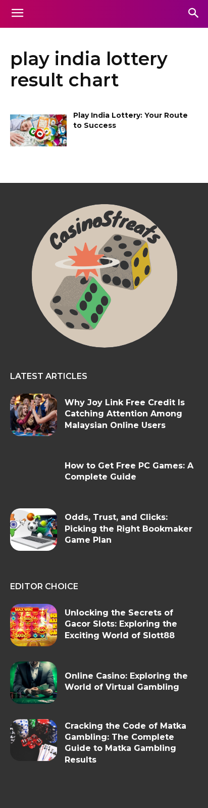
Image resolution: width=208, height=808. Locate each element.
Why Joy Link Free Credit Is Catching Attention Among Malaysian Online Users (125, 414)
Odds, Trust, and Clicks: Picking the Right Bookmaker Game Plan (128, 528)
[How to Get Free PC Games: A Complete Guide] (33, 472)
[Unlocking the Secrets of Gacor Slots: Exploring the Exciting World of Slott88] (33, 625)
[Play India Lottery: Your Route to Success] (38, 130)
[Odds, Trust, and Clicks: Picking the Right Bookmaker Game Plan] (33, 529)
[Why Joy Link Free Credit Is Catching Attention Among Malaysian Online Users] (33, 415)
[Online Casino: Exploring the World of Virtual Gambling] (33, 682)
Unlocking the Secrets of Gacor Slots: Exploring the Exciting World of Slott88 (121, 624)
